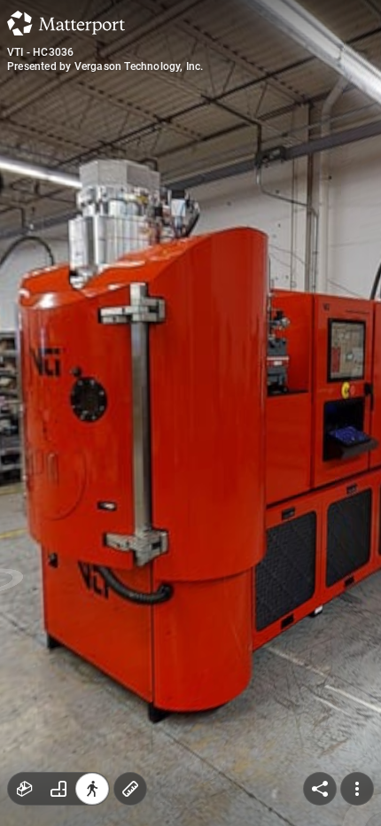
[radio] (25, 789)
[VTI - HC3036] (190, 413)
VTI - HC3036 (40, 52)
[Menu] (357, 789)
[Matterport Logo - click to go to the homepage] (66, 23)
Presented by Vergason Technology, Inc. (105, 66)
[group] (58, 789)
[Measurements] (130, 789)
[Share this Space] (320, 789)
